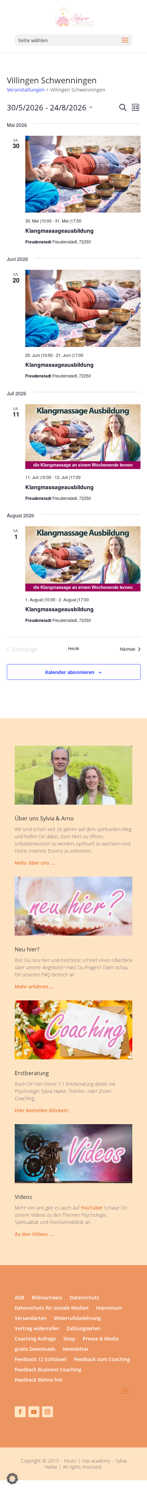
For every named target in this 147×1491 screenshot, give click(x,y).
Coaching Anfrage (35, 1339)
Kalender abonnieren (69, 672)
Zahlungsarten (84, 1329)
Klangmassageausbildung (59, 231)
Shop (69, 1339)
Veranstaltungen (26, 89)
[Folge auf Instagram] (47, 1411)
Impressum (109, 1308)
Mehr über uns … (34, 862)
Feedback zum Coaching (102, 1359)
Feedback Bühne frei (38, 1380)
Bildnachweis (47, 1298)
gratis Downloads (35, 1349)
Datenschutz (84, 1298)
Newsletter (76, 1349)
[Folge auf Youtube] (33, 1411)
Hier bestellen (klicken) (41, 1110)
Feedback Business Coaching (48, 1370)
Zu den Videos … (34, 1234)
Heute (73, 648)
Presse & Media (101, 1339)
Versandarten (30, 1318)
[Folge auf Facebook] (20, 1411)
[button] (12, 1478)
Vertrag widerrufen (37, 1329)
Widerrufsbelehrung (77, 1318)
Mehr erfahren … (34, 986)
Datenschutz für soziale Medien (52, 1308)
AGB (19, 1298)
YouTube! (92, 1207)
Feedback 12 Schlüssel (40, 1359)
